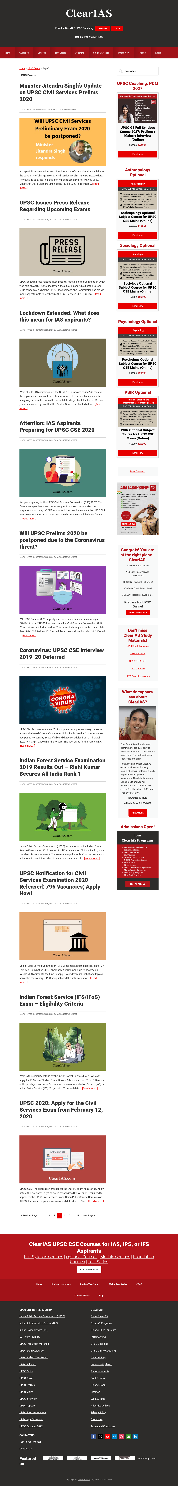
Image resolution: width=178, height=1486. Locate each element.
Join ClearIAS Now (137, 612)
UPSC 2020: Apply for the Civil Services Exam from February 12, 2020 (61, 1110)
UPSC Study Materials (138, 646)
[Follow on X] (100, 1436)
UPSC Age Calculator (31, 1419)
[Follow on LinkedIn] (135, 1436)
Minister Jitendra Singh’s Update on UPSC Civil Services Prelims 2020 (60, 92)
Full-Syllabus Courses (43, 1256)
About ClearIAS (99, 1316)
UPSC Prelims (27, 1384)
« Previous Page (29, 1216)
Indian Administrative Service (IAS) (38, 1323)
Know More (138, 813)
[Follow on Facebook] (93, 1436)
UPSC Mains (26, 1391)
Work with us (98, 1398)
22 (78, 1215)
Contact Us (25, 1448)
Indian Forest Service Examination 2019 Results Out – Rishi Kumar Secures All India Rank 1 (62, 767)
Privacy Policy (98, 1412)
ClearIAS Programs (101, 1323)
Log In (117, 28)
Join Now (102, 28)
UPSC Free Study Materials (34, 1343)
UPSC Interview (28, 1398)
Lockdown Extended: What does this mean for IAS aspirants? (59, 316)
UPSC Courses (138, 668)
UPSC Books (26, 1378)
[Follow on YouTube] (107, 1436)
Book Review (98, 1378)
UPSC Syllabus (27, 1364)
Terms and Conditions (103, 1426)
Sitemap (95, 1391)
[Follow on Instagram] (121, 1436)
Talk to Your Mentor (30, 1441)
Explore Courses (89, 1270)
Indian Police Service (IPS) (33, 1330)
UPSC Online (26, 1371)
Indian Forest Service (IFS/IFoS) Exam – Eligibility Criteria (59, 1000)
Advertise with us (100, 1405)
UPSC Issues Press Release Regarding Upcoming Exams (54, 206)
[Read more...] (29, 518)
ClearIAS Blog (98, 1357)
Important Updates (101, 1364)
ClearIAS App (98, 1384)
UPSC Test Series (137, 661)
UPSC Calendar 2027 (31, 1426)
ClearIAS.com (84, 1479)
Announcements (100, 1371)
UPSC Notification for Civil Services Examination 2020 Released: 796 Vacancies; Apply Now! (59, 883)
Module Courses (115, 1256)
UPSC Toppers (27, 1405)
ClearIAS (89, 14)
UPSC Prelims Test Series (33, 1357)
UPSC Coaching (137, 653)
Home (22, 68)
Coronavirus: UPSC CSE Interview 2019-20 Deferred (61, 653)
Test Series (98, 1261)
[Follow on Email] (128, 1436)
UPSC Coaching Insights (138, 676)
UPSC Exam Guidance (31, 1350)
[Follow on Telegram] (114, 1436)
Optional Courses (81, 1256)
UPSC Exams (34, 68)
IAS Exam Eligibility (29, 1336)
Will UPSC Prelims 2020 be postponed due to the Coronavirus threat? (62, 540)
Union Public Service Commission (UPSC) (42, 1316)
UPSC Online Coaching (103, 1350)
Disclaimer (96, 1419)
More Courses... (137, 471)
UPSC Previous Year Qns (32, 1412)
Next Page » (89, 1216)
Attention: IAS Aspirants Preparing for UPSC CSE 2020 (57, 426)
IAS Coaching (98, 1336)
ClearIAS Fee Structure (103, 1330)
